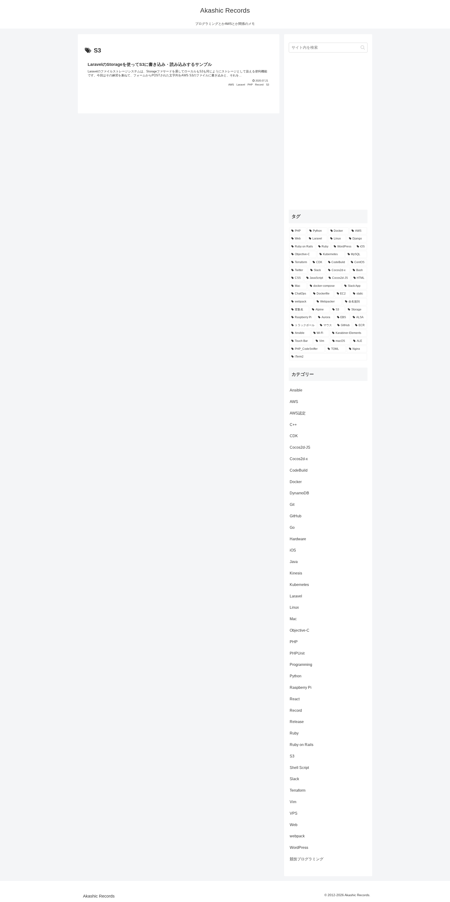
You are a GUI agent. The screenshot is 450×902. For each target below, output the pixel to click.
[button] (363, 47)
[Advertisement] (328, 130)
